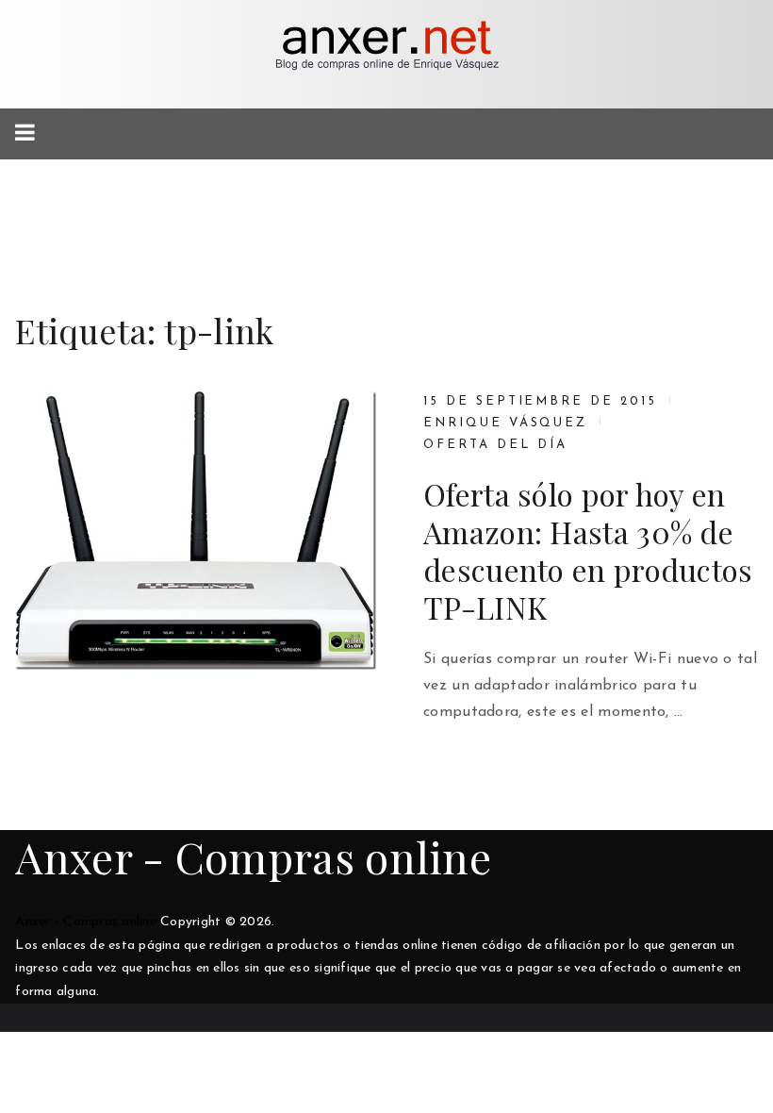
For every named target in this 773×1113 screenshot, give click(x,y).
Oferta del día (495, 445)
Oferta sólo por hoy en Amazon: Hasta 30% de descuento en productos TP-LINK (588, 550)
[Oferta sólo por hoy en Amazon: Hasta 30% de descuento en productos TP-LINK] (195, 530)
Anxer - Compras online (253, 856)
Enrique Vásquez (505, 423)
